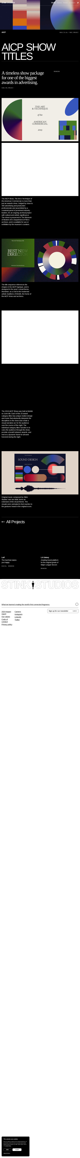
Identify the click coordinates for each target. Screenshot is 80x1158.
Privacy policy (7, 624)
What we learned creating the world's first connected (26, 605)
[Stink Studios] (16, 585)
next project (74, 32)
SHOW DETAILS (7, 1153)
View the (7, 87)
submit (75, 611)
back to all (64, 32)
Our (6, 617)
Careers (18, 612)
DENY (7, 1149)
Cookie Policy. (8, 1145)
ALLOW (17, 1149)
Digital (4, 566)
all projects (15, 521)
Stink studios (8, 3)
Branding (57, 71)
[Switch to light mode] (77, 3)
